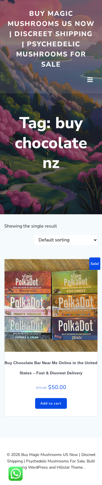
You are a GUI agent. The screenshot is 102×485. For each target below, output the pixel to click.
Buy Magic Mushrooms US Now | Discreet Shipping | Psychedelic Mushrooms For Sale (51, 39)
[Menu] (90, 80)
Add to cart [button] (51, 403)
